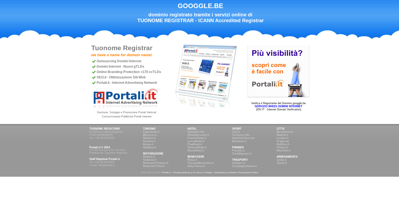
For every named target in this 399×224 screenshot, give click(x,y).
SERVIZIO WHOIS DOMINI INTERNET (278, 106)
